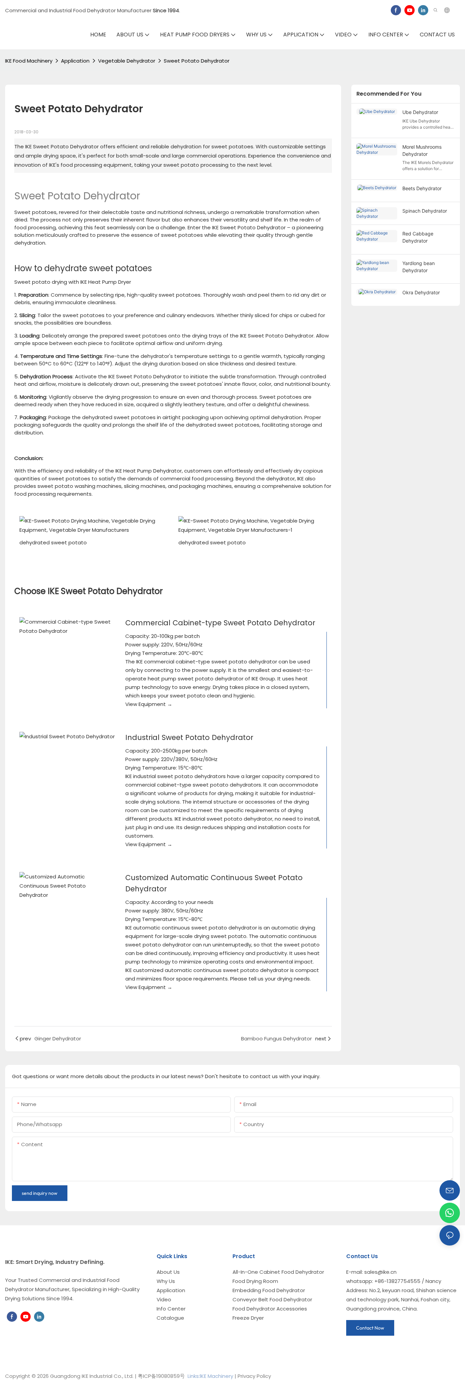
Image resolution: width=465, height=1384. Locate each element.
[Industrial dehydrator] (67, 736)
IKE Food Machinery (28, 60)
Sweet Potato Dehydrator (196, 60)
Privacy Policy (254, 1376)
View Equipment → (148, 704)
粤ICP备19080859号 (161, 1376)
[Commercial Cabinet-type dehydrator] (67, 626)
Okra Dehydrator (421, 292)
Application (75, 60)
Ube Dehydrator (420, 112)
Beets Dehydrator (422, 188)
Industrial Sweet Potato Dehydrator (189, 737)
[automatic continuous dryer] (67, 886)
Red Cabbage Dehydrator (417, 237)
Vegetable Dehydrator (126, 60)
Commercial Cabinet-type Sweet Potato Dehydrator (220, 623)
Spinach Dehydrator (424, 211)
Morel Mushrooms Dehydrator (422, 150)
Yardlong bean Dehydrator (418, 266)
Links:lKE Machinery (210, 1376)
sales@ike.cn (380, 1271)
